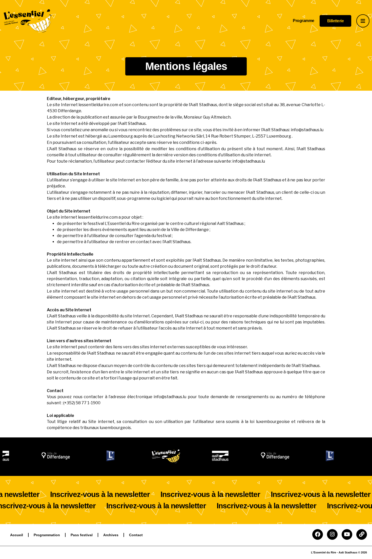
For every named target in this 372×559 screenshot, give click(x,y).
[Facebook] (317, 534)
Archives (110, 535)
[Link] (361, 534)
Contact (136, 535)
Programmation (47, 535)
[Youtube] (347, 534)
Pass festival (82, 535)
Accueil (16, 535)
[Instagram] (332, 534)
